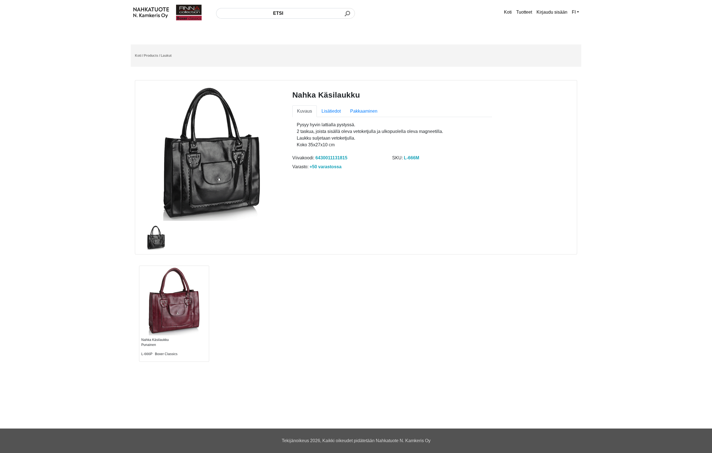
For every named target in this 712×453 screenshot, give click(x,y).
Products (151, 56)
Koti (508, 12)
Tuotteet (524, 12)
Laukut (166, 56)
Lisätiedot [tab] (331, 111)
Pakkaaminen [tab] (363, 111)
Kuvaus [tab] (304, 111)
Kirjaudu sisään (552, 12)
